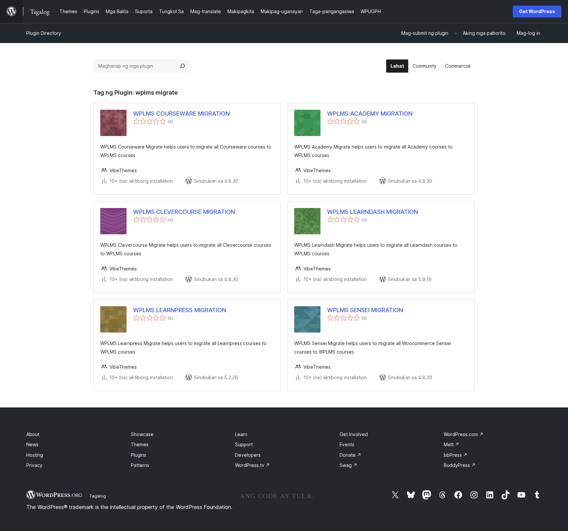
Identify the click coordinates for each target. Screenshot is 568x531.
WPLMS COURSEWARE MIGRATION (181, 113)
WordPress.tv (252, 465)
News (32, 444)
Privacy (34, 465)
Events (347, 444)
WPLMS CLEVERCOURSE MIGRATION (184, 211)
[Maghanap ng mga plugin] (182, 66)
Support (244, 444)
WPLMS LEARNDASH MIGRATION (372, 211)
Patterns (140, 465)
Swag (348, 465)
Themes (140, 444)
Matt (451, 444)
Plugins (138, 455)
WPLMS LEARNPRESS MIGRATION (179, 310)
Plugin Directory (43, 33)
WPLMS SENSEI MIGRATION (365, 310)
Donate (350, 455)
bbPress (455, 455)
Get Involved (354, 434)
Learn (241, 434)
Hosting (34, 455)
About (32, 434)
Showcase (142, 434)
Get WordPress (537, 11)
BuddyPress (460, 465)
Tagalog (97, 495)
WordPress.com (464, 434)
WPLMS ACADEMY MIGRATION (370, 113)
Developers (248, 455)
